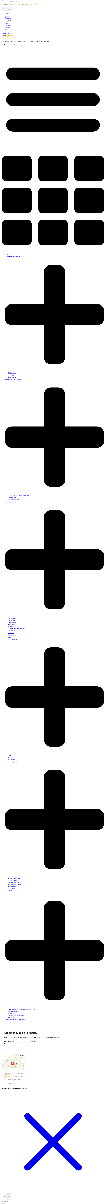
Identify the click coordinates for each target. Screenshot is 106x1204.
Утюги (10, 891)
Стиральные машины (15, 878)
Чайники (11, 633)
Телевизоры (12, 377)
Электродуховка (13, 882)
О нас (7, 14)
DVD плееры (12, 373)
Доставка (8, 18)
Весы (9, 637)
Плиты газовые (13, 880)
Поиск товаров (9, 45)
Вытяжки (11, 757)
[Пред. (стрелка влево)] (2, 1203)
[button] (53, 149)
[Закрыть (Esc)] (7, 1201)
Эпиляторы (11, 1017)
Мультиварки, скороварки (16, 628)
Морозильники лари (14, 884)
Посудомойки (12, 635)
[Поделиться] (5, 1201)
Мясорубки (11, 624)
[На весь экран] (4, 1201)
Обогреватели (12, 497)
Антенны (11, 375)
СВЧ (9, 755)
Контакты (8, 20)
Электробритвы (13, 1011)
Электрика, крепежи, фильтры (15, 1019)
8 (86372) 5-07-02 (15, 4)
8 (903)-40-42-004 (29, 4)
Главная (7, 254)
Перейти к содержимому (10, 1)
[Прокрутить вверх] (4, 1197)
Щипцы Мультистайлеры (16, 1015)
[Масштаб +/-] (2, 1201)
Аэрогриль (11, 618)
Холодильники (12, 886)
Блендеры (11, 620)
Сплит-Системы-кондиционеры (18, 495)
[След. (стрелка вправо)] (4, 1203)
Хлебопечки (12, 631)
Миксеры (11, 626)
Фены (10, 1013)
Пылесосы (11, 888)
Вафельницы (12, 622)
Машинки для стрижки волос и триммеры (21, 1009)
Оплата (7, 16)
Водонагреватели (14, 500)
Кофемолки (11, 760)
